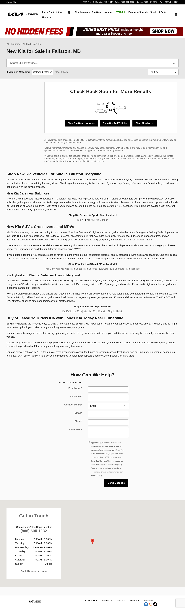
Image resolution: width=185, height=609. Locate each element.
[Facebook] (146, 604)
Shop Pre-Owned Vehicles (81, 123)
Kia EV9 (77, 311)
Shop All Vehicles (144, 123)
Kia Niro (65, 268)
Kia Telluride (133, 268)
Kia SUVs (12, 232)
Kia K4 (81, 220)
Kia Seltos (76, 268)
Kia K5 (90, 220)
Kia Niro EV (90, 311)
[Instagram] (151, 604)
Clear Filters (61, 72)
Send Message (116, 483)
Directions (90, 601)
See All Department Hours (34, 571)
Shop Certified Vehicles (115, 123)
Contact (106, 601)
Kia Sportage (117, 268)
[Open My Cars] (175, 14)
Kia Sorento (90, 268)
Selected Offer (41, 72)
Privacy (133, 601)
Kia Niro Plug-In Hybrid (110, 311)
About (120, 601)
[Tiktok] (155, 604)
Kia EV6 (66, 311)
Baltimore (123, 355)
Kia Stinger (102, 220)
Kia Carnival (52, 268)
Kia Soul (103, 268)
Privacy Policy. (96, 476)
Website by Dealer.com (35, 601)
